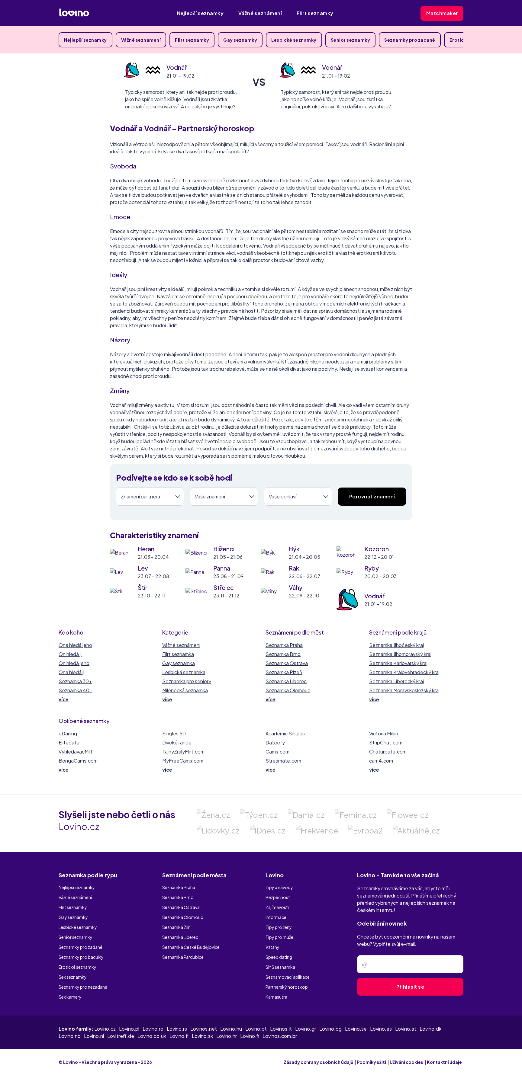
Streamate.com (283, 760)
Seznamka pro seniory (186, 681)
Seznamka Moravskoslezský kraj (404, 690)
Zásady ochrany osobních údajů (318, 1062)
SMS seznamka (280, 967)
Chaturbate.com (388, 751)
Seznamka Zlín (176, 927)
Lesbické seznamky (294, 40)
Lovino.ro (153, 1028)
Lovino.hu (231, 1028)
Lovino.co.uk (151, 1036)
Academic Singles (285, 733)
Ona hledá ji (71, 672)
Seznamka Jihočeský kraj (396, 645)
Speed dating (279, 957)
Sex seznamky (73, 977)
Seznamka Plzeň (284, 672)
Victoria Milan (383, 733)
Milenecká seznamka (185, 690)
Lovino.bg (330, 1028)
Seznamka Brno (283, 654)
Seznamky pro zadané (409, 40)
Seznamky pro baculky (81, 957)
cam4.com (381, 760)
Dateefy (275, 742)
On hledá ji (70, 654)
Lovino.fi (178, 1036)
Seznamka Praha (284, 645)
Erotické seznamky (77, 967)
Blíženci (223, 548)
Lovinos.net (203, 1028)
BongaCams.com (78, 760)
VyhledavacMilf (75, 751)
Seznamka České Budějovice (191, 947)
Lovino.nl (94, 1036)
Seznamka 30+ (75, 681)
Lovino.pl (129, 1028)
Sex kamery (70, 997)
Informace (276, 917)
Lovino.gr (305, 1028)
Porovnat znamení (372, 496)
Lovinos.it (281, 1028)
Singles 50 (174, 733)
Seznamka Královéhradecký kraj (404, 672)
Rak (294, 568)
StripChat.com (385, 742)
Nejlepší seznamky (200, 13)
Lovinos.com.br (280, 1036)
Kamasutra (276, 997)
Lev (143, 568)
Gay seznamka (178, 663)
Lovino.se (356, 1028)
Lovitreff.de (120, 1036)
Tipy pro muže (279, 937)
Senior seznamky (350, 40)
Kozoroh (376, 548)
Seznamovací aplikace (288, 977)
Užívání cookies (406, 1062)
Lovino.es (381, 1028)
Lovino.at (405, 1028)
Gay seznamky (240, 40)
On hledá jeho (74, 663)
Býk (294, 548)
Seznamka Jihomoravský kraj (400, 654)
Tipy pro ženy (279, 927)
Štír (142, 587)
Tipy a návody (279, 887)
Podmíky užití (371, 1062)
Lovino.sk (202, 1036)
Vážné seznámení (260, 13)
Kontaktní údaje (444, 1062)
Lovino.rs (177, 1028)
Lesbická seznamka (183, 672)
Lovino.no (70, 1036)
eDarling (68, 733)
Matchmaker (442, 13)
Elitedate (69, 742)
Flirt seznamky (315, 13)
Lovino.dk (430, 1028)
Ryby (371, 568)
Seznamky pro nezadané (83, 987)
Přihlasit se (410, 987)
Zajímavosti (277, 907)
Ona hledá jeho (75, 645)
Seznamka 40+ (75, 690)
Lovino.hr (226, 1036)
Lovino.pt (256, 1028)
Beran (146, 548)
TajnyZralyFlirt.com (183, 751)
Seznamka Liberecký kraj (396, 681)
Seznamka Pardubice (183, 957)
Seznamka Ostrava (287, 663)
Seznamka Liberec (286, 681)
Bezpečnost (278, 897)
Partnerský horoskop (287, 987)
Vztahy (272, 947)
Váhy (295, 587)
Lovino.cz (105, 1028)
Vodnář (176, 67)
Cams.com (277, 751)
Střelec (223, 587)
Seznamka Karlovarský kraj (398, 663)
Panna (221, 568)
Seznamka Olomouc (288, 690)
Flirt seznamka (178, 654)
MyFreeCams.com (182, 760)
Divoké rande (177, 742)
